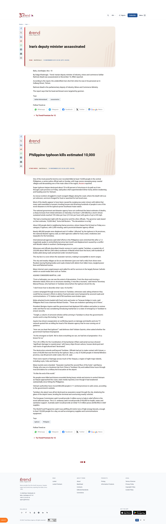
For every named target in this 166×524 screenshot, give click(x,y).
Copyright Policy (130, 487)
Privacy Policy (130, 484)
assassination (55, 99)
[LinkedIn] (43, 512)
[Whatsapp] (21, 512)
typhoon (36, 422)
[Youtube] (34, 512)
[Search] (108, 15)
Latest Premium (57, 484)
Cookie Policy (129, 490)
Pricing (103, 481)
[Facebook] (26, 512)
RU (144, 520)
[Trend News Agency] (25, 480)
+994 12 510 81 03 (25, 497)
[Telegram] (38, 512)
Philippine (46, 422)
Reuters (82, 183)
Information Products (107, 484)
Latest (54, 481)
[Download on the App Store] (126, 513)
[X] (30, 512)
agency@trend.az (24, 499)
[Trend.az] (26, 15)
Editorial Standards (82, 490)
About (79, 481)
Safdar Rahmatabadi (40, 99)
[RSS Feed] (47, 512)
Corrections (80, 492)
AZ (140, 520)
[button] (21, 28)
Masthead (80, 484)
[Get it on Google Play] (139, 513)
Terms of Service (130, 481)
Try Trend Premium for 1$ (45, 115)
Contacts (79, 487)
